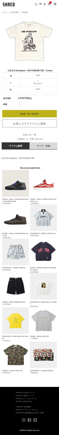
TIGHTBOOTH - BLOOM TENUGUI (41, 371)
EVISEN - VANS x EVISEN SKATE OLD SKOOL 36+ (43, 200)
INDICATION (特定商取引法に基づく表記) (30, 413)
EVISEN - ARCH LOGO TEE (39, 336)
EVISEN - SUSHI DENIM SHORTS (13, 302)
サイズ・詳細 (43, 145)
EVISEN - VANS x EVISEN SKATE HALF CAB (15, 234)
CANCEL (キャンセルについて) (26, 398)
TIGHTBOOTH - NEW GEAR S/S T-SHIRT (15, 337)
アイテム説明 (15, 145)
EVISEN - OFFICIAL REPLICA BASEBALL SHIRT (43, 269)
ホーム (4, 12)
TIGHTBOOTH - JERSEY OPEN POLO (43, 233)
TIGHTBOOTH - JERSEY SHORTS (13, 268)
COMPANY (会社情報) (23, 407)
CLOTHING (14, 12)
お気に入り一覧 (29, 134)
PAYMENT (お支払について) (25, 392)
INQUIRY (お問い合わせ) (24, 401)
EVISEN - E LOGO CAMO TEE (12, 371)
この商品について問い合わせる (29, 138)
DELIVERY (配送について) (25, 395)
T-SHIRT (25, 12)
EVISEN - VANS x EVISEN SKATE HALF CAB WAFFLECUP (15, 200)
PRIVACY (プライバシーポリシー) (27, 410)
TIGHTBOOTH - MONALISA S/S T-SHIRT (43, 303)
